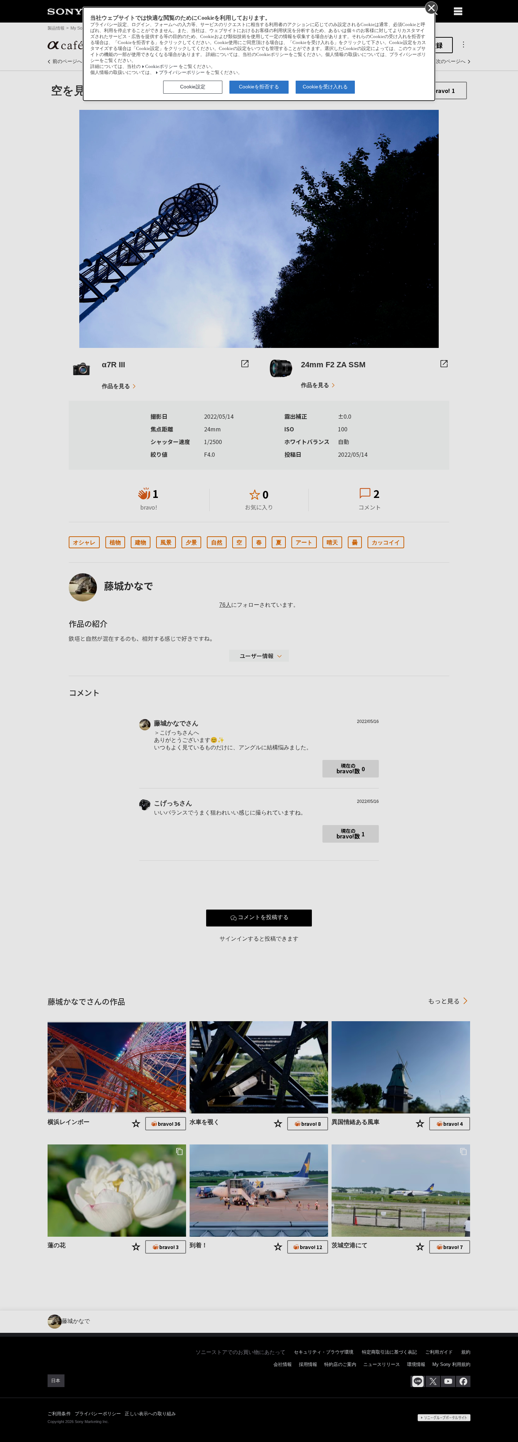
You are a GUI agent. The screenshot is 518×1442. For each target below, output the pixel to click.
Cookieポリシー (161, 66)
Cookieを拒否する (259, 86)
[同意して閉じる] (431, 7)
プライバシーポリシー (182, 72)
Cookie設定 (192, 86)
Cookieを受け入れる (325, 86)
